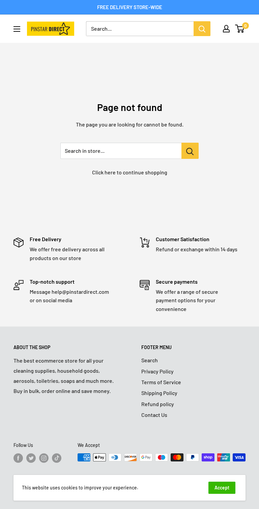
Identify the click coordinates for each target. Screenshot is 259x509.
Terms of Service (161, 382)
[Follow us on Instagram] (44, 458)
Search (149, 360)
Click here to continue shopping (129, 172)
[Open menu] (16, 29)
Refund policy (157, 404)
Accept (221, 487)
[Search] (202, 28)
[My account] (226, 28)
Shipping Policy (159, 393)
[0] (240, 29)
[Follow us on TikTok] (56, 458)
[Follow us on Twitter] (31, 458)
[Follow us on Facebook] (18, 458)
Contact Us (154, 415)
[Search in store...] (190, 151)
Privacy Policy (157, 371)
